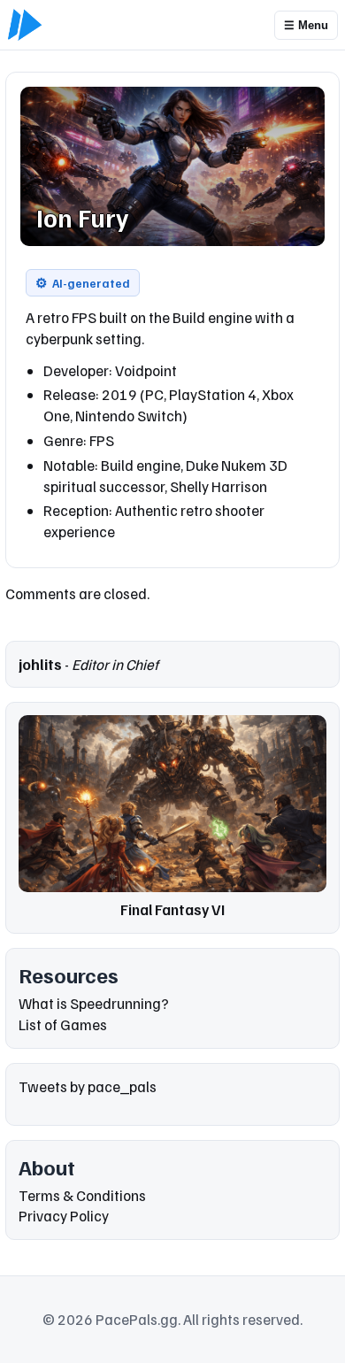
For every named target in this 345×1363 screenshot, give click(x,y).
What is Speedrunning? (94, 1003)
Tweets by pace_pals (88, 1086)
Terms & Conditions (82, 1195)
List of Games (63, 1024)
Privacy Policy (64, 1215)
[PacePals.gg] (24, 24)
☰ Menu (306, 25)
